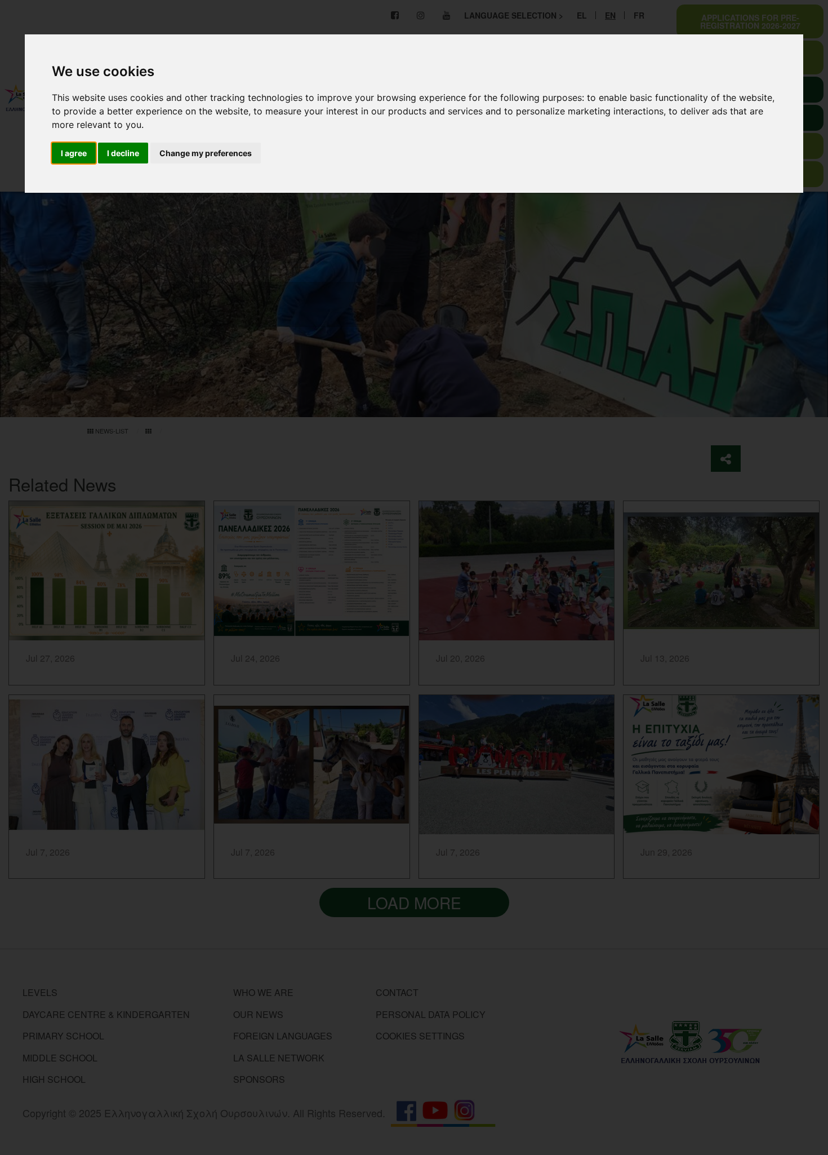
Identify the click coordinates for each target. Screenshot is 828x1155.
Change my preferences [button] (205, 153)
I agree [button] (74, 153)
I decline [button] (123, 153)
